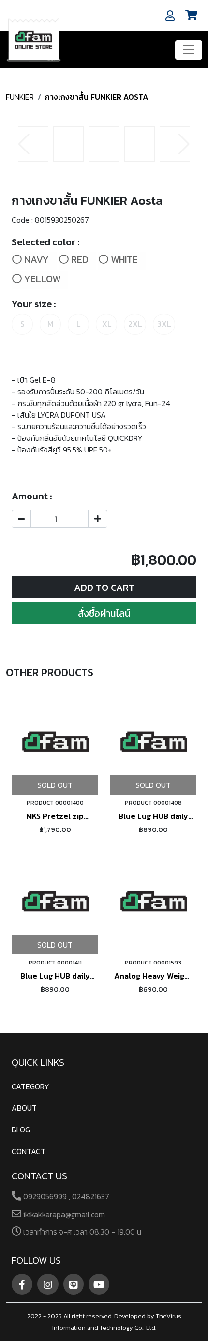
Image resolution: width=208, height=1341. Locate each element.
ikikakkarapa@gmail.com (63, 1214)
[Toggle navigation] (188, 50)
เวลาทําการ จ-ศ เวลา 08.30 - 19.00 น (81, 1231)
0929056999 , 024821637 (65, 1196)
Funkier (20, 97)
